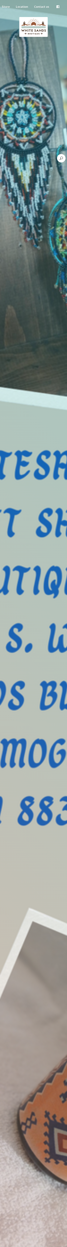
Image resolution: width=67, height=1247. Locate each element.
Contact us (41, 7)
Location (22, 7)
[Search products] (61, 158)
